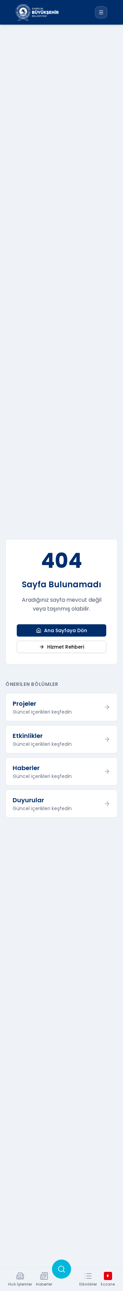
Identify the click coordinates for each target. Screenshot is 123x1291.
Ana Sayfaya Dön (65, 630)
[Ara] (61, 1269)
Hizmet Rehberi (65, 646)
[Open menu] (101, 12)
